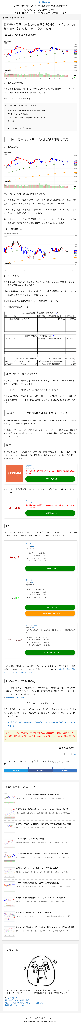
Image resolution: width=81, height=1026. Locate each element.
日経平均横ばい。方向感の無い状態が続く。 (33, 839)
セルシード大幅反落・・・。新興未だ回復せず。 (34, 912)
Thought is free (52, 1021)
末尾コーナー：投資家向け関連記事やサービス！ (25, 118)
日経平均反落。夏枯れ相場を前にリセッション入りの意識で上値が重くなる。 (45, 809)
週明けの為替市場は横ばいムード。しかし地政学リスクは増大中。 (41, 898)
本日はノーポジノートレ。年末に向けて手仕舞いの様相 (37, 868)
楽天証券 (29, 500)
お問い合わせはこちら (14, 1005)
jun (75, 754)
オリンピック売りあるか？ (19, 114)
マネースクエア (32, 625)
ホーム (7, 17)
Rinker (32, 468)
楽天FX (28, 543)
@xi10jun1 (12, 998)
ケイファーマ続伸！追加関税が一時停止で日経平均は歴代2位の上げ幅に (43, 824)
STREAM (29, 466)
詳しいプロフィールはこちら (17, 1000)
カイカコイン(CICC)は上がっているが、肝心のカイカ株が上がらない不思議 (45, 927)
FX (11, 125)
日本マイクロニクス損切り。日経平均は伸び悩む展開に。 (38, 883)
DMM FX (29, 580)
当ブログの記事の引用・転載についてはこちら (25, 1003)
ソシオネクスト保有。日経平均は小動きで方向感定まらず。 (38, 794)
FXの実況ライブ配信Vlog (19, 128)
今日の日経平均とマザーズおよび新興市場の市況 (25, 110)
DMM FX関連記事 (48, 613)
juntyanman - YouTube (15, 697)
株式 (11, 121)
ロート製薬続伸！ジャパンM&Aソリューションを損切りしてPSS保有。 (43, 853)
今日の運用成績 (19, 17)
